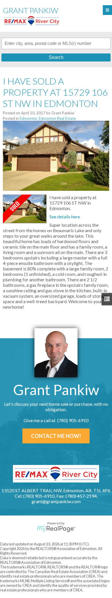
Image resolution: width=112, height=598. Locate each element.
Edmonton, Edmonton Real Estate (48, 118)
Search (56, 57)
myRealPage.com (56, 529)
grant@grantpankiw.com (56, 501)
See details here (64, 216)
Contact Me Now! (56, 436)
